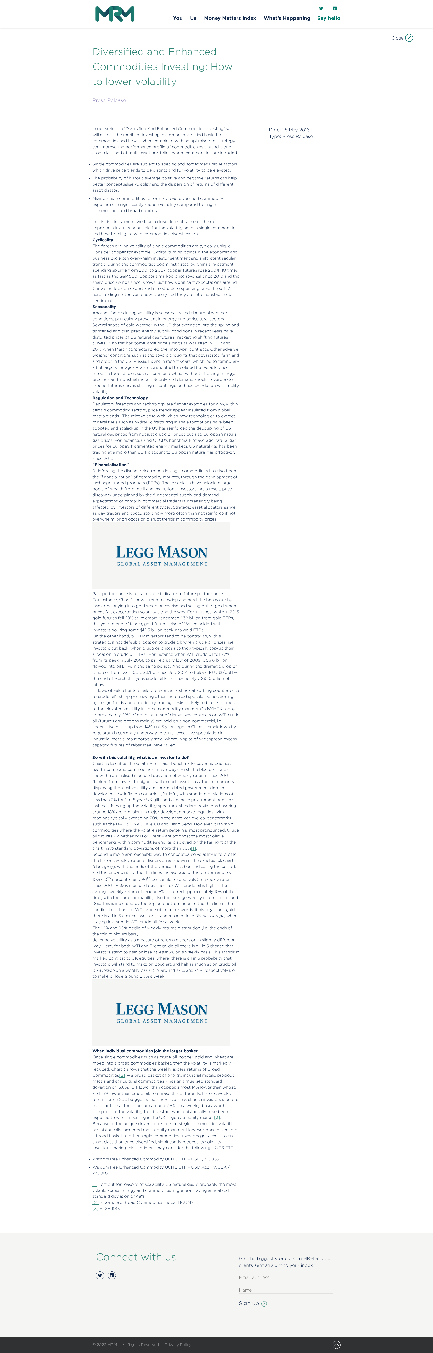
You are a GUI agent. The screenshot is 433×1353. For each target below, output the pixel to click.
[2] (122, 1075)
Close (397, 37)
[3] (217, 1117)
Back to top (337, 1345)
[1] (193, 848)
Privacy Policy (178, 1344)
